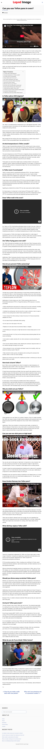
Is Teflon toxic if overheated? (10, 76)
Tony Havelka (6, 10)
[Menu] (1, 2)
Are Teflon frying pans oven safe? (11, 79)
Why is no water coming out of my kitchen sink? (11, 738)
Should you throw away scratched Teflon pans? (14, 89)
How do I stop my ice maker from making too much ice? (13, 735)
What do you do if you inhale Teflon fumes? (14, 92)
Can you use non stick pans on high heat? (12, 85)
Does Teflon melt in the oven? (10, 77)
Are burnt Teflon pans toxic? (10, 91)
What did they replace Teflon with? (11, 88)
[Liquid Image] (22, 2)
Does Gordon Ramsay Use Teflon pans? (12, 86)
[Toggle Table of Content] (23, 71)
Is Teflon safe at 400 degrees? (10, 73)
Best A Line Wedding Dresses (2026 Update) (11, 740)
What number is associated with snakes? (10, 737)
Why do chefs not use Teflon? (10, 83)
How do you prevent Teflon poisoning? (12, 80)
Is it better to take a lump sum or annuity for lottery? (12, 733)
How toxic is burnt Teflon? (9, 82)
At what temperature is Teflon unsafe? (12, 74)
